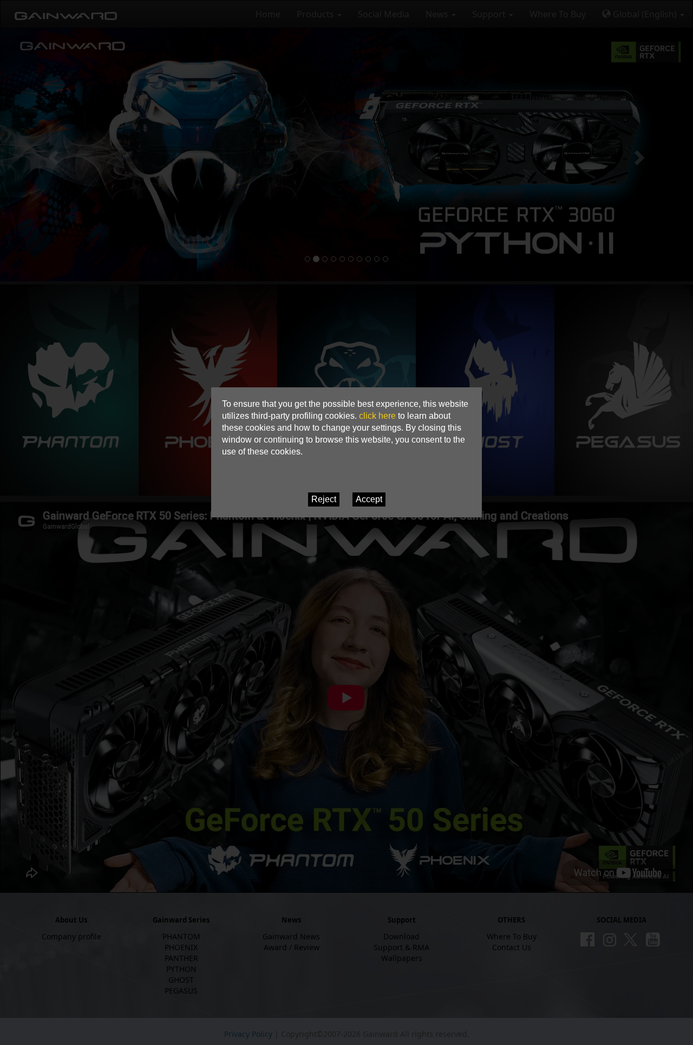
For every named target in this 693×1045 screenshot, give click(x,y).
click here (377, 415)
